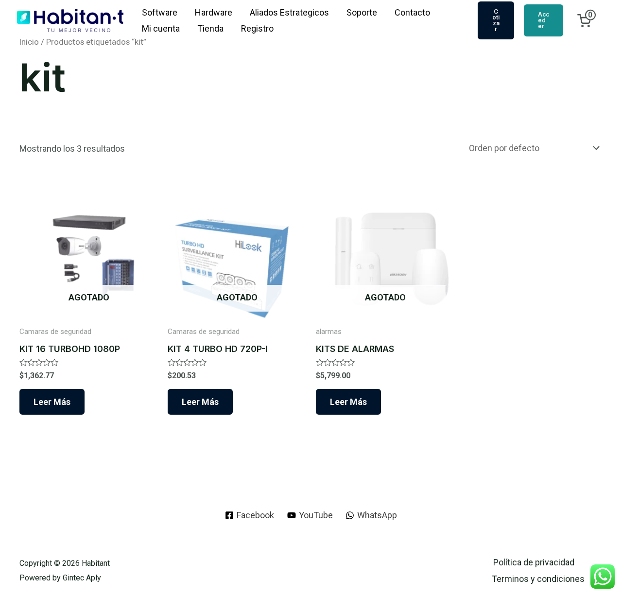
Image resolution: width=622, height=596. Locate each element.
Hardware (213, 12)
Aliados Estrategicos (289, 12)
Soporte (361, 12)
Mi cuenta (161, 28)
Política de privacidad (533, 562)
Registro (257, 28)
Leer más (52, 402)
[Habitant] (70, 20)
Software (159, 12)
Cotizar (496, 20)
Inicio (29, 42)
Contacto (412, 12)
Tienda (210, 28)
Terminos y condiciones (538, 579)
